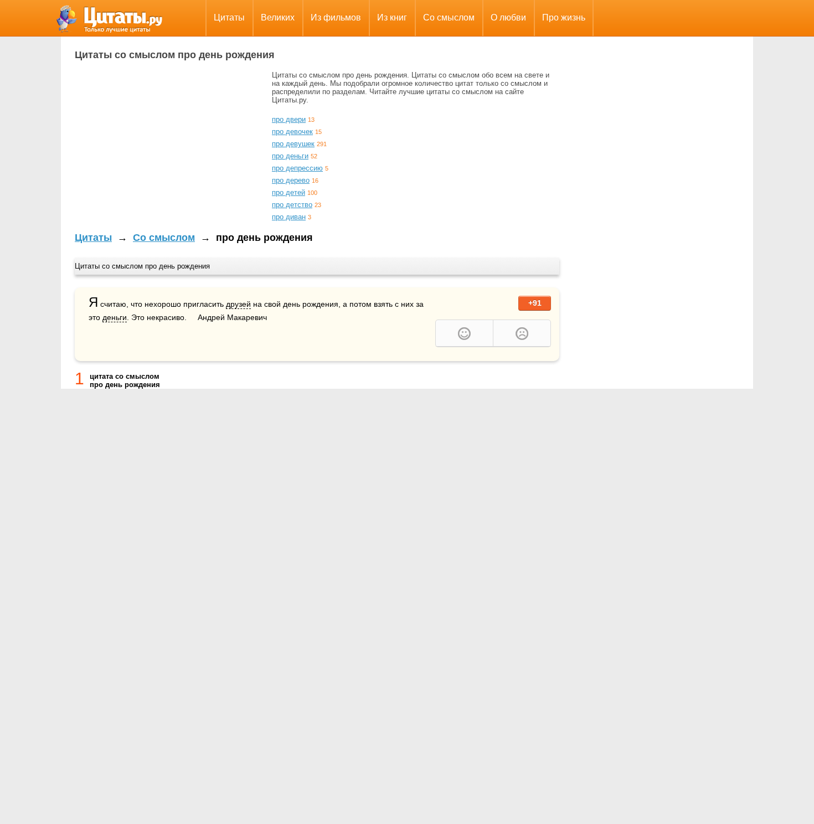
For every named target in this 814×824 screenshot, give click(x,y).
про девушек (293, 144)
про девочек (292, 131)
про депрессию (297, 168)
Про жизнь (563, 17)
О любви (508, 17)
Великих (278, 17)
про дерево (291, 180)
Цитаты (229, 17)
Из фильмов (336, 17)
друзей (238, 304)
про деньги (290, 156)
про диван (289, 217)
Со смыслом (449, 17)
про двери (289, 119)
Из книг (392, 17)
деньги (114, 317)
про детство (292, 204)
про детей (288, 192)
